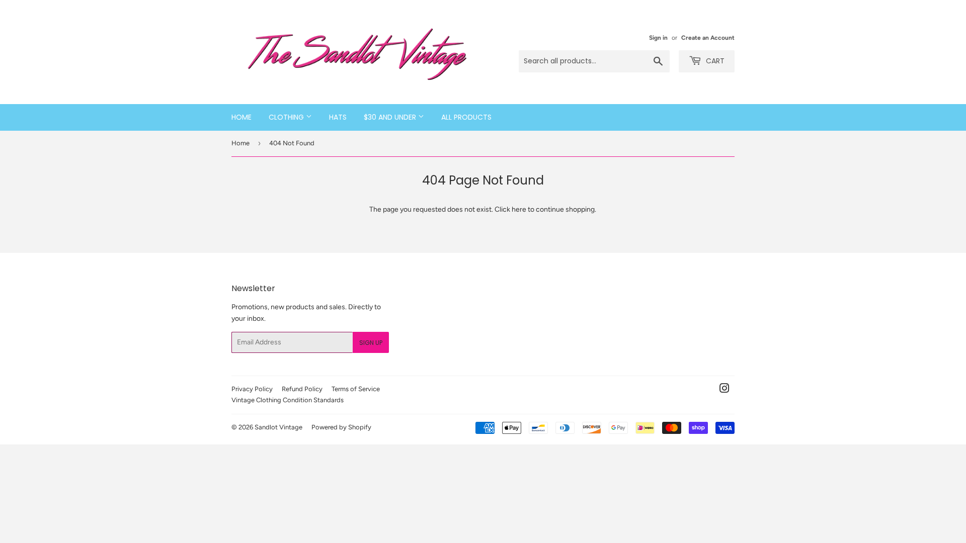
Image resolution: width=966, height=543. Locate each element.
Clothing (287, 117)
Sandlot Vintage (278, 427)
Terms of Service (356, 389)
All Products (466, 117)
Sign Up (370, 342)
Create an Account (708, 37)
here (519, 209)
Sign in (658, 37)
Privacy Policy (252, 389)
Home (241, 117)
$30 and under (391, 117)
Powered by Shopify (341, 427)
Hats (338, 117)
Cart (714, 61)
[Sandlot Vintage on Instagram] (724, 390)
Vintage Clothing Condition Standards (287, 400)
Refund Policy (302, 389)
